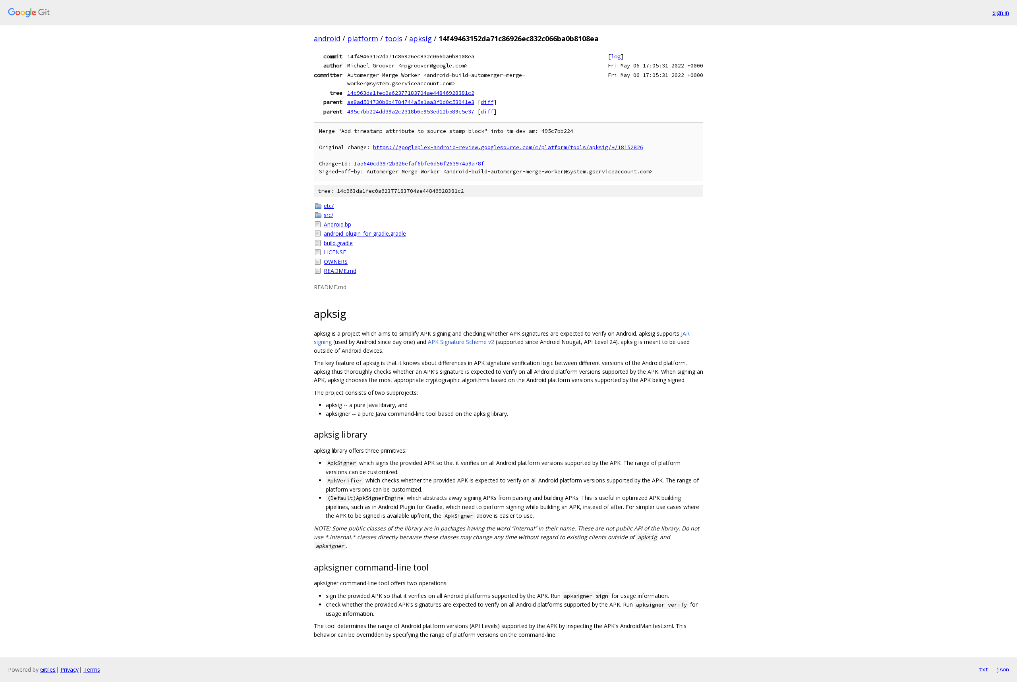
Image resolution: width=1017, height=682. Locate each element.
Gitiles (48, 669)
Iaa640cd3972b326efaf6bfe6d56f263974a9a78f (419, 163)
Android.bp (337, 224)
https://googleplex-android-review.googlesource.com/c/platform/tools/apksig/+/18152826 (508, 147)
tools (393, 38)
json (1002, 669)
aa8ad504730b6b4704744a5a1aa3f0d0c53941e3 (410, 102)
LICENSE (335, 252)
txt (983, 669)
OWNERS (336, 261)
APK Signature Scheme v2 (461, 342)
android (327, 38)
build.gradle (338, 243)
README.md (340, 271)
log (616, 56)
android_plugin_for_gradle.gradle (365, 233)
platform (362, 38)
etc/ (329, 205)
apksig (420, 38)
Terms (91, 669)
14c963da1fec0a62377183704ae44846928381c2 (410, 92)
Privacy (69, 669)
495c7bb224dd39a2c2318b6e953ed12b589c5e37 (410, 111)
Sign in (1000, 12)
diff (487, 102)
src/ (328, 215)
